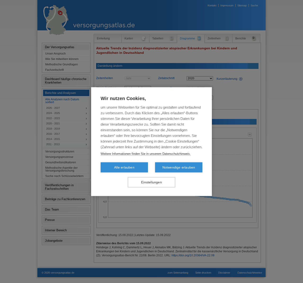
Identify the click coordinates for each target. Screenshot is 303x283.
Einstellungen (151, 182)
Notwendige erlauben (178, 167)
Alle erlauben (124, 167)
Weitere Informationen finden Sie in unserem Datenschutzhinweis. (146, 153)
